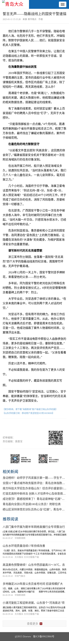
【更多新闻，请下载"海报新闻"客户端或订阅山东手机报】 (30, 409)
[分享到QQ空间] (41, 425)
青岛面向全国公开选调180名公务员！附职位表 (32, 504)
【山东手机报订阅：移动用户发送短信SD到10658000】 (28, 413)
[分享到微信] (15, 425)
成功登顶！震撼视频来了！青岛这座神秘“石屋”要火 (35, 498)
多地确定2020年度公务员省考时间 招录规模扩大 (33, 583)
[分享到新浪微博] (28, 425)
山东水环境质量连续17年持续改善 (24, 545)
